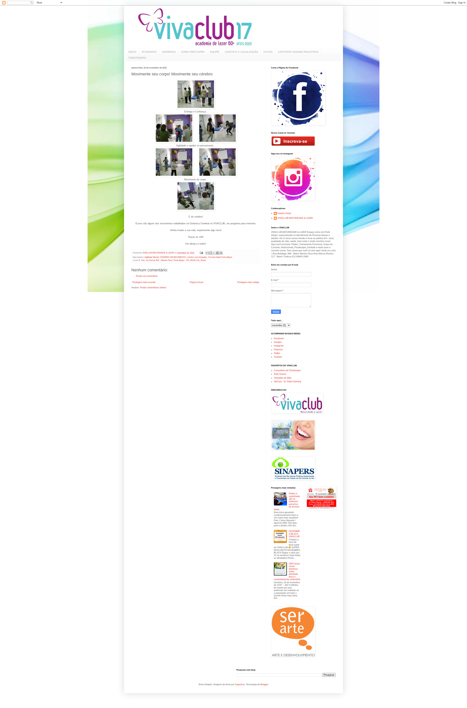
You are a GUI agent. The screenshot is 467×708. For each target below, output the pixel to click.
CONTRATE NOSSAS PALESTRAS (298, 51)
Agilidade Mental (151, 257)
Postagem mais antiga (248, 282)
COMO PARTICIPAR (192, 51)
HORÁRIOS (168, 51)
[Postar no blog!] (211, 253)
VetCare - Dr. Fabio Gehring (287, 381)
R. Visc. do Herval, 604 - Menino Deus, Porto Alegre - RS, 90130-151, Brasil (172, 260)
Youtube (278, 357)
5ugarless (240, 684)
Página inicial (196, 282)
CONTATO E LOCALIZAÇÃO (241, 51)
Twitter (277, 353)
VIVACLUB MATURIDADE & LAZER (295, 218)
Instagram (279, 346)
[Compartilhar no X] (214, 253)
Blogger (264, 684)
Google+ (278, 342)
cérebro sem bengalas (197, 257)
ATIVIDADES (149, 51)
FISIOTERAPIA (137, 57)
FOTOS (268, 51)
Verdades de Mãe (282, 378)
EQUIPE (214, 51)
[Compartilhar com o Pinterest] (221, 253)
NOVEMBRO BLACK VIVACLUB (294, 534)
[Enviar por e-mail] (207, 253)
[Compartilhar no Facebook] (217, 253)
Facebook (279, 338)
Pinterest (278, 349)
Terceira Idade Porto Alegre (220, 257)
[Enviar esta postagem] (201, 253)
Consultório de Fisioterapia (287, 370)
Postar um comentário (147, 276)
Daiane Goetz (284, 213)
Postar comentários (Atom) (153, 287)
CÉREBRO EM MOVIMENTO (173, 257)
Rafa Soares (280, 374)
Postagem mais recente (144, 282)
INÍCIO (132, 51)
